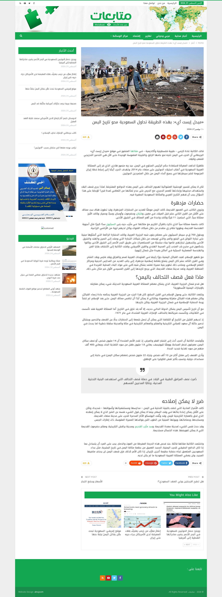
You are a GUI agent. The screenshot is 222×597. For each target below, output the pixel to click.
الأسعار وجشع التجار (92, 481)
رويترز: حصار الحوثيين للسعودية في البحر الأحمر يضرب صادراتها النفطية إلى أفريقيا (48, 61)
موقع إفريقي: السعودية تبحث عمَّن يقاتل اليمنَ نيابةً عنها (50, 89)
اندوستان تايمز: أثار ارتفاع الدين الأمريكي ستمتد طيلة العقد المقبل (49, 120)
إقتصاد (136, 36)
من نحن (161, 3)
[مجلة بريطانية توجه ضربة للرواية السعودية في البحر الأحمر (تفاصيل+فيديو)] (69, 264)
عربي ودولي (163, 36)
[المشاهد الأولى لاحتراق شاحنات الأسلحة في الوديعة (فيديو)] (69, 251)
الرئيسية (171, 3)
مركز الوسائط (120, 36)
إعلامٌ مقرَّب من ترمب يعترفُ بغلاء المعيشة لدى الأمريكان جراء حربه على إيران (48, 75)
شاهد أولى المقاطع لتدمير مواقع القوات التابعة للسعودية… (39, 290)
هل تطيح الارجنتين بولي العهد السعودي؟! (181, 481)
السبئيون (111, 224)
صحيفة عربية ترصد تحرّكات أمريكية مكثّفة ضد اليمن (53, 104)
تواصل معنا (149, 3)
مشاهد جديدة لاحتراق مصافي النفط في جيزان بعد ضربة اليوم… (40, 276)
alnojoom (38, 592)
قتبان (139, 213)
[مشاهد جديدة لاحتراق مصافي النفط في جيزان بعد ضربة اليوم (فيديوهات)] (69, 278)
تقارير (148, 36)
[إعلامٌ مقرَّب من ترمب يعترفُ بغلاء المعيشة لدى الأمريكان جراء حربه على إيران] (142, 515)
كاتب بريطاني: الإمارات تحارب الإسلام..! (59, 133)
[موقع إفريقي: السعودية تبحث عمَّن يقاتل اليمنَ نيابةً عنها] (103, 515)
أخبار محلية (181, 36)
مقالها (134, 151)
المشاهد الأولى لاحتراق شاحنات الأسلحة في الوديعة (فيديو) (41, 248)
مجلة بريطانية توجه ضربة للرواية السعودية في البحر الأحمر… (40, 262)
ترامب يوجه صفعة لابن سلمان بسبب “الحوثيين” (55, 148)
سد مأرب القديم (143, 426)
